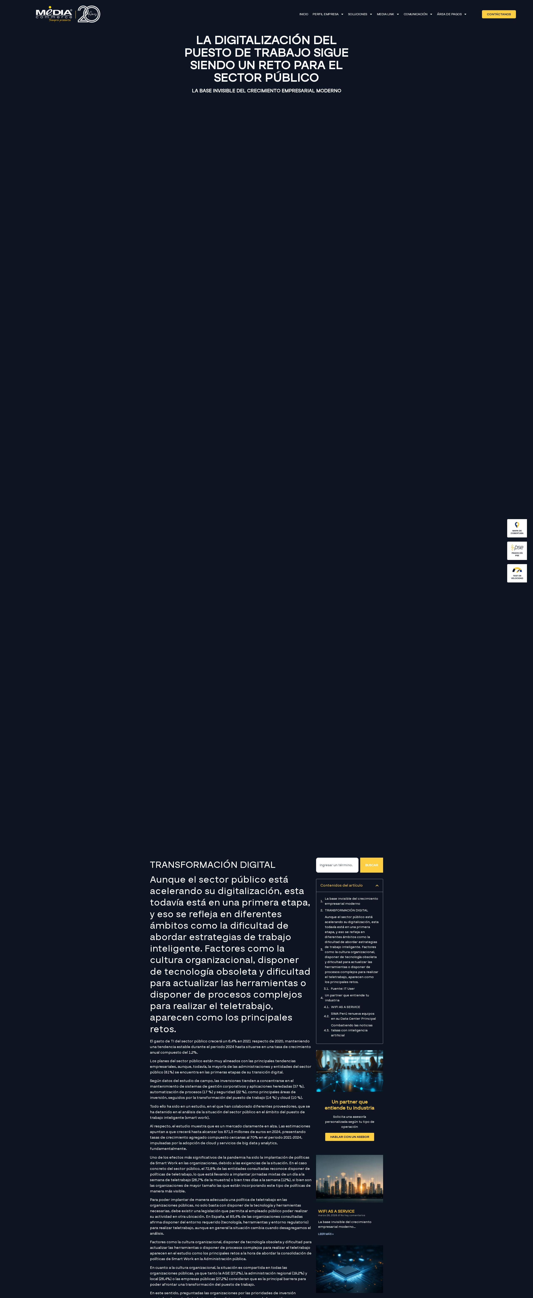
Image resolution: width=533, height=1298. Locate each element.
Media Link (385, 14)
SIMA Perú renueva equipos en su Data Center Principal (353, 1016)
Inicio (303, 14)
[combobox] (337, 865)
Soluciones (357, 14)
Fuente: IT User (343, 988)
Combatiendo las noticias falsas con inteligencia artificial (351, 1030)
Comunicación (415, 14)
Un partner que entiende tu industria (347, 998)
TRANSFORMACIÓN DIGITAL (346, 910)
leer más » (326, 1234)
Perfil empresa (326, 14)
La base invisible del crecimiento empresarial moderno (351, 901)
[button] (377, 885)
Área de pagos (449, 14)
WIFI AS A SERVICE (345, 1007)
